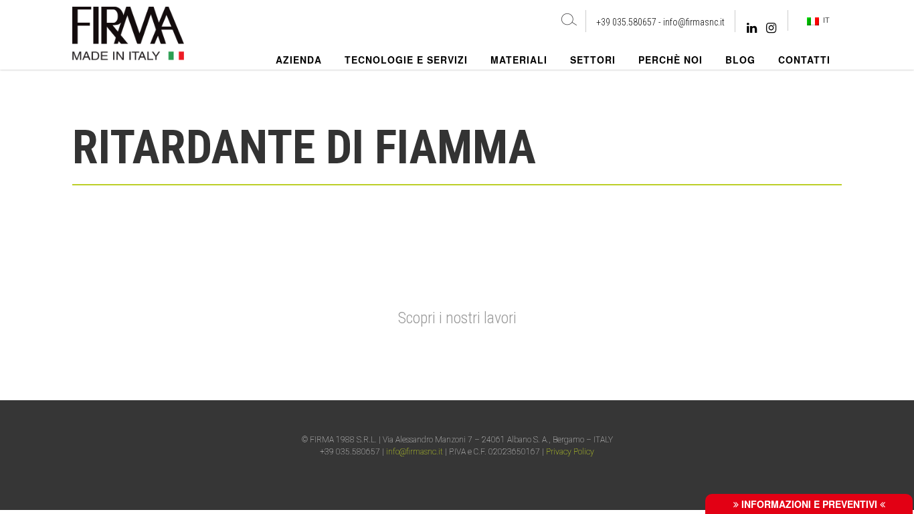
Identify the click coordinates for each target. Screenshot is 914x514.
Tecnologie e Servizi (406, 59)
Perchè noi (670, 59)
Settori (593, 59)
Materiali (518, 59)
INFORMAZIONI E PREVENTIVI (809, 504)
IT (824, 20)
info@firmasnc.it (694, 22)
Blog (740, 59)
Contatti (804, 59)
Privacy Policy (570, 451)
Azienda (299, 59)
